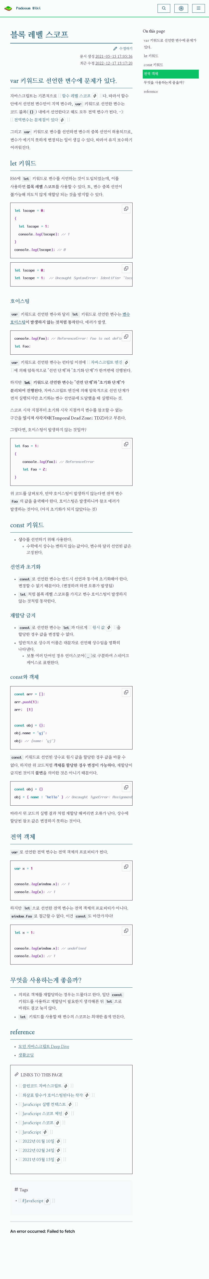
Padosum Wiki (28, 8)
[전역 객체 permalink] (6, 837)
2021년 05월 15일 (38, 1160)
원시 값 (98, 628)
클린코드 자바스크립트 (42, 1086)
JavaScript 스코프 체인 (42, 1114)
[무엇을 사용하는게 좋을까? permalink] (6, 980)
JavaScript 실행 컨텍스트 (44, 1105)
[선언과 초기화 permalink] (6, 567)
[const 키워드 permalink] (6, 525)
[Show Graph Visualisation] (181, 8)
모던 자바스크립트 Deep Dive (43, 1047)
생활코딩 (26, 1055)
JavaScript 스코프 (38, 1123)
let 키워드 (151, 56)
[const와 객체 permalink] (6, 677)
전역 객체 (151, 74)
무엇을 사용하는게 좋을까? (164, 83)
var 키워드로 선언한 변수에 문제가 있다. (170, 44)
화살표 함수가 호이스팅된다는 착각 (52, 1095)
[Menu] (198, 8)
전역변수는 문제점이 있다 (36, 120)
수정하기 (126, 49)
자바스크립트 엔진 (106, 362)
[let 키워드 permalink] (6, 164)
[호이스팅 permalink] (6, 301)
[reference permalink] (6, 1032)
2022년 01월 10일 (38, 1141)
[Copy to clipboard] (126, 209)
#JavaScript (32, 1201)
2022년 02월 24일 (38, 1151)
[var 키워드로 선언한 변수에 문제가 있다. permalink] (6, 81)
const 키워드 (153, 65)
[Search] (164, 8)
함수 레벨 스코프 (76, 96)
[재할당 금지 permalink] (6, 615)
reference (151, 92)
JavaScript (31, 1132)
